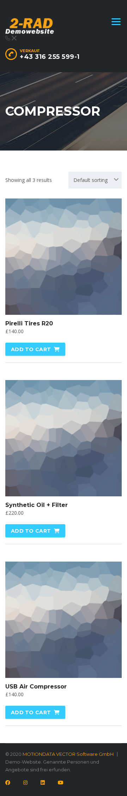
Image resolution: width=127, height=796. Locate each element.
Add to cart (31, 349)
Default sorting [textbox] (90, 180)
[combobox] (95, 180)
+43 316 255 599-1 (50, 57)
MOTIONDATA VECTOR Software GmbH (68, 754)
